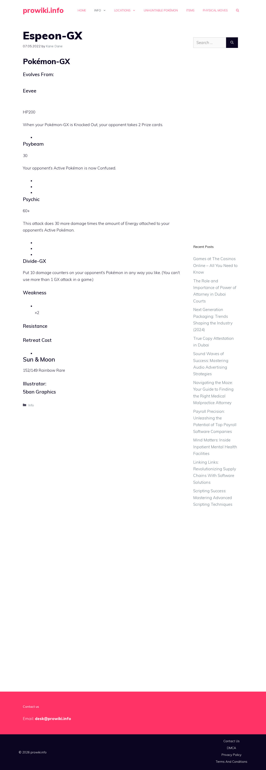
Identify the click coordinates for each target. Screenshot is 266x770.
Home (82, 10)
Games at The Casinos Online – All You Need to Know (215, 265)
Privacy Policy (231, 755)
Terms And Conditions (231, 762)
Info (97, 10)
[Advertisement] (215, 149)
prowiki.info (43, 10)
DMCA (231, 748)
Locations (122, 10)
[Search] (232, 42)
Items (190, 10)
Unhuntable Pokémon (161, 10)
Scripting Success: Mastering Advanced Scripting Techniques (212, 497)
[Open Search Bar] (237, 10)
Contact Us (231, 741)
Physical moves (215, 10)
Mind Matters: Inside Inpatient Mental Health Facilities (215, 446)
